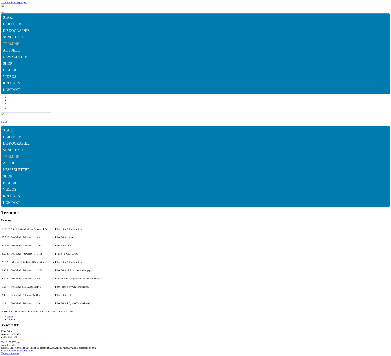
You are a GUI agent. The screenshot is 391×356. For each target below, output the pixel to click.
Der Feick (12, 24)
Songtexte (13, 37)
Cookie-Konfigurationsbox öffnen (17, 350)
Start (8, 17)
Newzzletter (16, 57)
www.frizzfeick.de (10, 345)
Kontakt (11, 90)
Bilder (9, 70)
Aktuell (11, 50)
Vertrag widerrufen (10, 353)
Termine (11, 44)
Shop (7, 63)
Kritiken (11, 83)
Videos (9, 77)
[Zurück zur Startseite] (21, 9)
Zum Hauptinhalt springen (14, 2)
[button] (386, 30)
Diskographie (16, 31)
